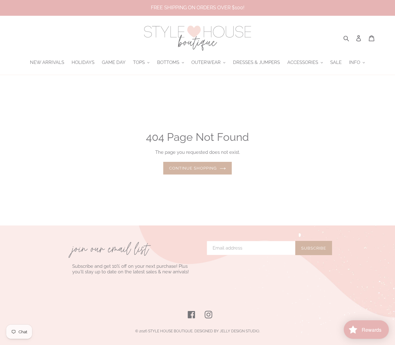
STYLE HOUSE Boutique (170, 331)
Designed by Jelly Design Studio (226, 331)
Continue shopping (193, 168)
